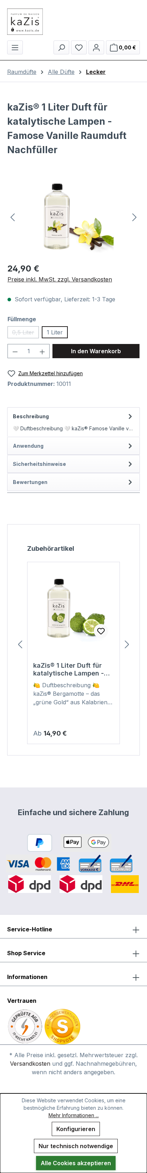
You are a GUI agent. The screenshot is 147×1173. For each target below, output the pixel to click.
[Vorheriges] (12, 216)
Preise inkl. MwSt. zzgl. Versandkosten (59, 279)
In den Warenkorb (96, 351)
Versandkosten (30, 1063)
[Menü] (15, 47)
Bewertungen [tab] (30, 482)
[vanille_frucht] (73, 217)
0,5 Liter (25, 333)
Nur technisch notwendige (76, 1146)
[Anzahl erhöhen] (42, 351)
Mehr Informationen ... (74, 1115)
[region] (73, 217)
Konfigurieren (75, 1128)
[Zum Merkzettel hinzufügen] (101, 631)
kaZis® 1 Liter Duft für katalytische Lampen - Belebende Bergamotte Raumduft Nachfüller (69, 669)
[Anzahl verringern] (14, 351)
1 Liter (55, 332)
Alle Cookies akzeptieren (76, 1163)
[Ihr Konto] (96, 47)
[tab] (73, 422)
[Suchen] (61, 47)
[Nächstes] (134, 216)
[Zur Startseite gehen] (73, 22)
